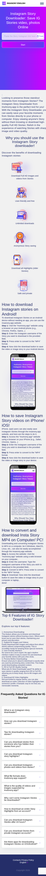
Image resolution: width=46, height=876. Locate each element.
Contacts (17, 860)
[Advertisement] (23, 67)
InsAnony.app (9, 107)
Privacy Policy (27, 860)
